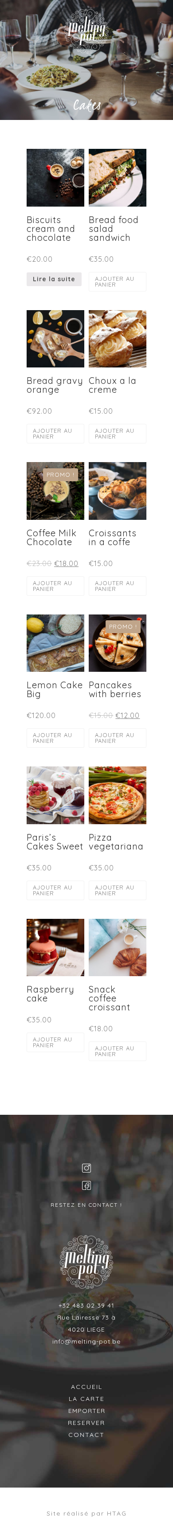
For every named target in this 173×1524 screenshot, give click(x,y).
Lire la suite (54, 279)
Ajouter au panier (114, 281)
